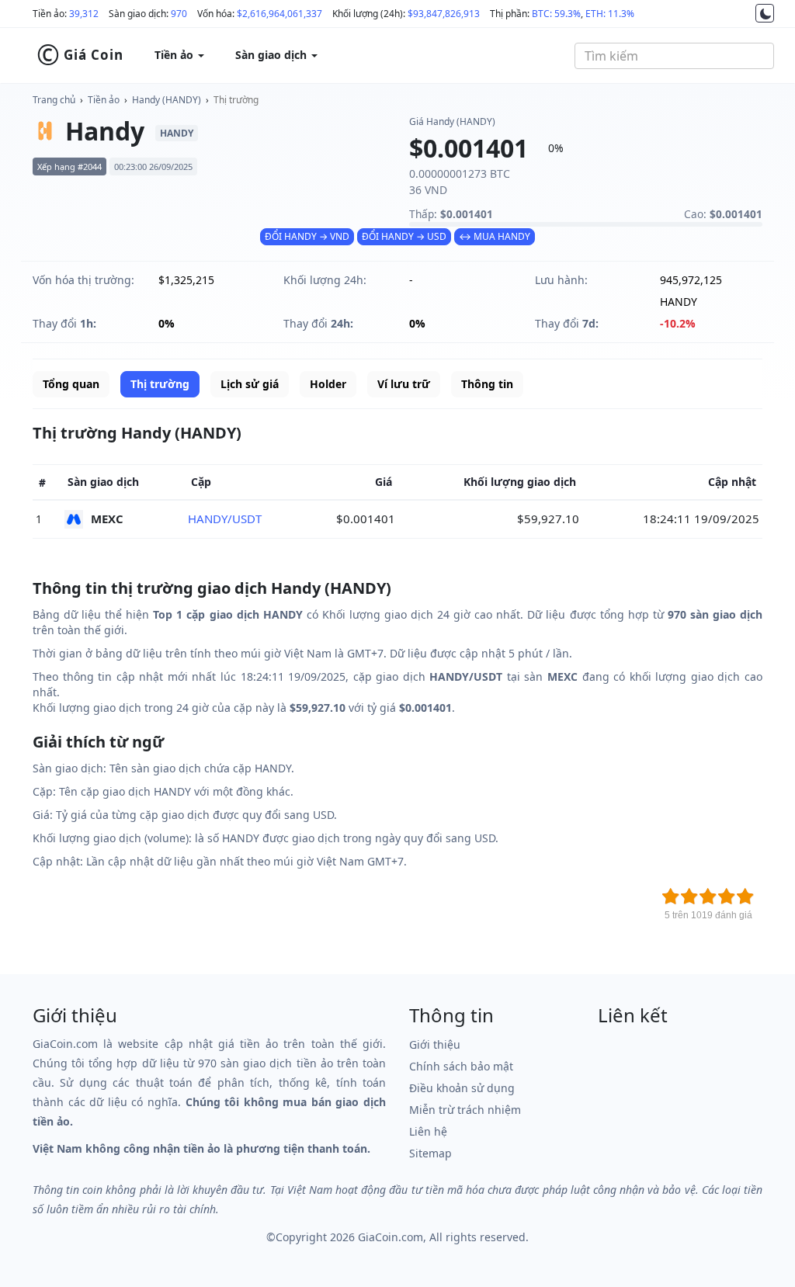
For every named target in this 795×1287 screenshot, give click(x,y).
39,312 (84, 13)
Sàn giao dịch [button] (272, 54)
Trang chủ (54, 99)
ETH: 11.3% (609, 13)
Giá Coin (79, 55)
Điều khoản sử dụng (462, 1088)
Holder (328, 383)
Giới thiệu (434, 1044)
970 (179, 13)
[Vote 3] (708, 896)
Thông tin (487, 383)
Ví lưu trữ (403, 383)
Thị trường (236, 99)
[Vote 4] (726, 896)
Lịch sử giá (249, 383)
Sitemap (430, 1153)
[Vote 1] (670, 896)
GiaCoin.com (390, 1237)
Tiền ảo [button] (175, 54)
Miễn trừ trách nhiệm (465, 1109)
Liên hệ (428, 1131)
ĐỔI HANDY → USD (404, 236)
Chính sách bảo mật (461, 1066)
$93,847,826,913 (444, 13)
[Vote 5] (745, 896)
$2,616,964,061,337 (279, 13)
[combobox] (674, 56)
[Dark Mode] (764, 13)
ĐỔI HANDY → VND (307, 236)
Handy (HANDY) (166, 99)
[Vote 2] (689, 896)
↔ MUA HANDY (494, 236)
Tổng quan (71, 383)
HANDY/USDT (225, 518)
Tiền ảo (104, 99)
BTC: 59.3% (556, 13)
